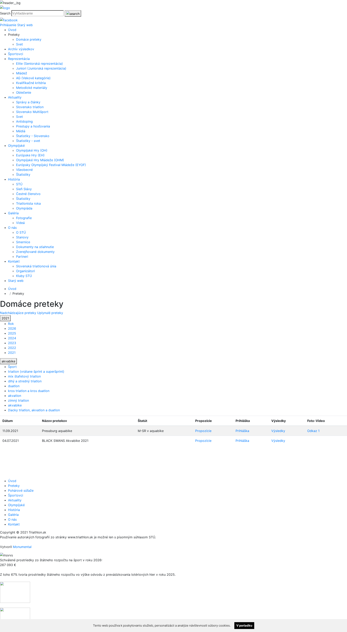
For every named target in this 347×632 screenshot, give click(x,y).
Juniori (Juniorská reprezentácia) (41, 68)
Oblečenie (23, 92)
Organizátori (25, 271)
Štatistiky (23, 174)
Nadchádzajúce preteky (18, 313)
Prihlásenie (8, 25)
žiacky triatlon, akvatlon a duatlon (34, 410)
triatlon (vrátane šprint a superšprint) (36, 371)
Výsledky (278, 431)
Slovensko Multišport (32, 112)
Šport (12, 367)
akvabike (8, 361)
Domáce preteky (28, 39)
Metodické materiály (31, 88)
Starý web (25, 25)
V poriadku (244, 625)
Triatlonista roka (28, 203)
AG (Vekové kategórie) (33, 78)
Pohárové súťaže (21, 490)
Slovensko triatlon (30, 107)
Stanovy (22, 237)
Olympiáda (24, 208)
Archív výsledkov (21, 49)
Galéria (13, 213)
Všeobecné (24, 170)
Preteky (14, 486)
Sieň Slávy (24, 189)
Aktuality (14, 97)
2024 (12, 338)
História (14, 179)
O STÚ (21, 232)
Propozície (203, 431)
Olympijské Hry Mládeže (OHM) (40, 160)
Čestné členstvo (28, 194)
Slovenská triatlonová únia (36, 266)
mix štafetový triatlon (24, 376)
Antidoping (24, 121)
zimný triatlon (18, 400)
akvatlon (14, 396)
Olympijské (16, 146)
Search (5, 13)
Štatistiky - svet (28, 141)
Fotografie (24, 218)
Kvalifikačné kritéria (31, 83)
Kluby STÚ (24, 276)
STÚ (19, 184)
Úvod (12, 30)
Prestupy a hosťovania (33, 126)
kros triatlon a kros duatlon (28, 391)
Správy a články (28, 102)
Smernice (23, 242)
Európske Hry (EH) (30, 155)
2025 (12, 333)
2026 (12, 328)
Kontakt (14, 261)
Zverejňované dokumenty (35, 252)
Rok (11, 324)
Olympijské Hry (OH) (31, 150)
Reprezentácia (19, 59)
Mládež (21, 73)
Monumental (22, 547)
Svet (19, 44)
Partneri (22, 256)
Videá (20, 223)
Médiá (20, 131)
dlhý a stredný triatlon (25, 381)
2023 (12, 343)
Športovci (15, 54)
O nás (12, 228)
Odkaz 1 (313, 431)
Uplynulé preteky (50, 313)
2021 (5, 318)
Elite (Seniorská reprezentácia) (39, 64)
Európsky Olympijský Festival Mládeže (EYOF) (51, 165)
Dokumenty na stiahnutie (35, 247)
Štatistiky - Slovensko (32, 136)
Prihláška (242, 431)
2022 (12, 348)
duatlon (13, 386)
